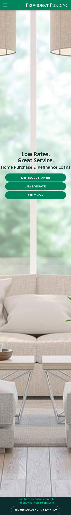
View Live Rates (36, 186)
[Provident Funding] (47, 5)
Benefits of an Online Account (36, 510)
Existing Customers (35, 177)
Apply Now (35, 195)
